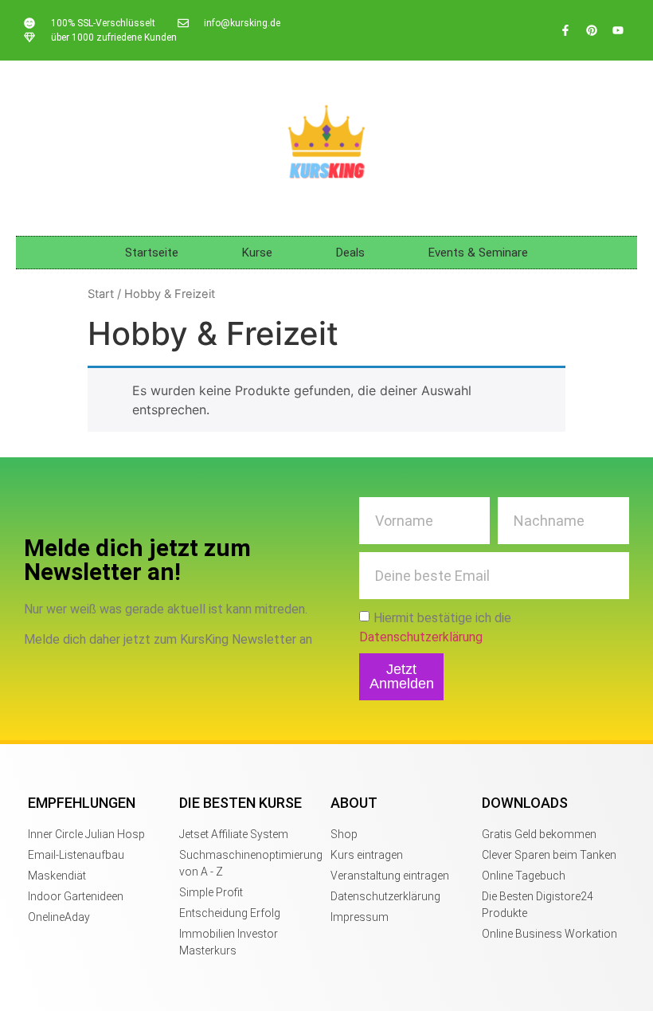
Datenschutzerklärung (421, 636)
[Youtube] (618, 30)
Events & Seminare (478, 252)
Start (101, 294)
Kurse (257, 252)
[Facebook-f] (565, 30)
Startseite (151, 252)
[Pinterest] (592, 30)
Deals (350, 252)
